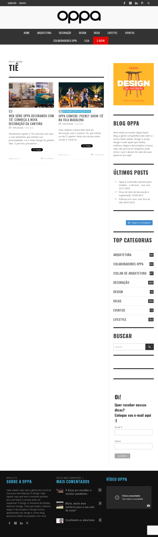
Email (119, 427)
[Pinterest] (142, 3)
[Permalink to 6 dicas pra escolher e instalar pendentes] (59, 490)
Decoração (67, 111)
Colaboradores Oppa (128, 263)
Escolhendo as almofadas (80, 520)
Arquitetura (122, 254)
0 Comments (48, 158)
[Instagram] (130, 3)
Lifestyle (86, 111)
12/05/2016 (28, 127)
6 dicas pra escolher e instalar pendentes (79, 491)
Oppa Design (18, 127)
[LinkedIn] (136, 3)
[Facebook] (124, 3)
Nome (118, 441)
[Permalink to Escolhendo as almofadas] (59, 520)
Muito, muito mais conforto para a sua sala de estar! (80, 506)
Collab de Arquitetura (130, 273)
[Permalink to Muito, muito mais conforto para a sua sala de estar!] (59, 505)
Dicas (117, 300)
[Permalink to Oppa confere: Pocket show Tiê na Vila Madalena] (81, 94)
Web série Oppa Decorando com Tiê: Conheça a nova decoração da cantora (31, 119)
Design (118, 291)
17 (100, 490)
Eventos (77, 111)
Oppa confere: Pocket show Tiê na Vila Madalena (81, 117)
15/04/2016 (78, 124)
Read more (14, 158)
